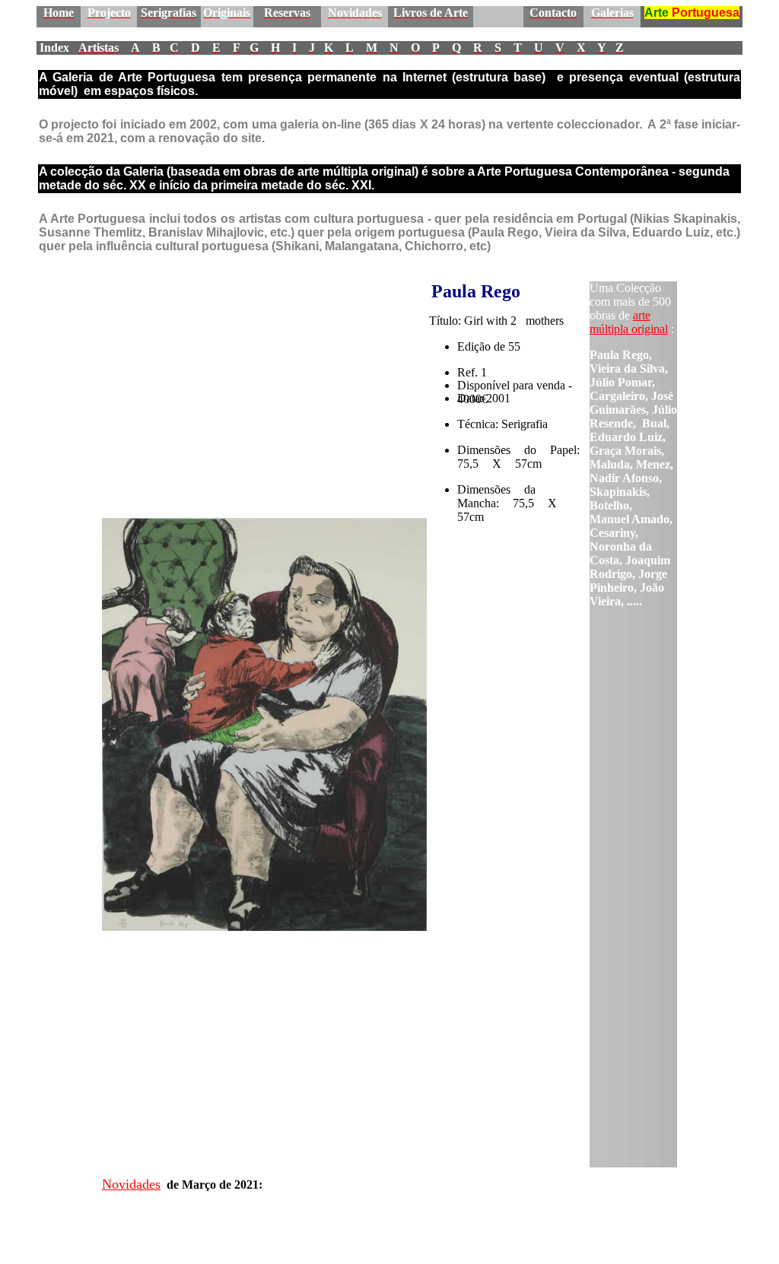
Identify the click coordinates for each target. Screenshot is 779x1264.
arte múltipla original (629, 322)
